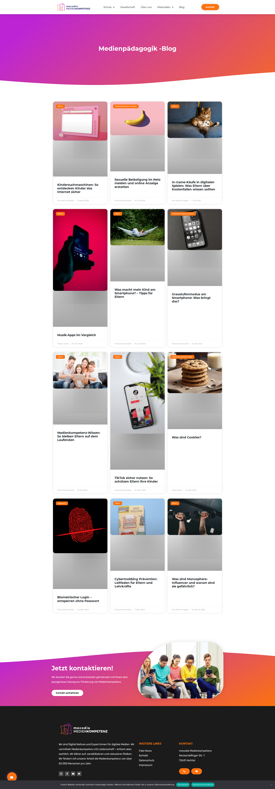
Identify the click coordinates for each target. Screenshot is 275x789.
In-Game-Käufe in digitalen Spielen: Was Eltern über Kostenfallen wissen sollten (193, 185)
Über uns (146, 7)
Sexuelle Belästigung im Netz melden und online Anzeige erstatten (137, 183)
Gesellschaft (127, 7)
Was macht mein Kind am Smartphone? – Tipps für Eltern (135, 293)
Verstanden (183, 784)
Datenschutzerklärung (203, 784)
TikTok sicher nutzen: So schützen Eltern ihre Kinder (136, 479)
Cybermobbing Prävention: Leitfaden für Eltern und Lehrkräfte (136, 582)
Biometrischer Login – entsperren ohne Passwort (78, 599)
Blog (181, 7)
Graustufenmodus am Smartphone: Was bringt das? (191, 297)
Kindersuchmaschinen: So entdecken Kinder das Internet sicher (77, 188)
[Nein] (271, 784)
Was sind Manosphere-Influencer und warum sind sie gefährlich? (193, 582)
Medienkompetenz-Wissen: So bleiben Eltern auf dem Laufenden (78, 436)
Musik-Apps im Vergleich (76, 335)
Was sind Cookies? (186, 437)
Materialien (163, 7)
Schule (107, 7)
